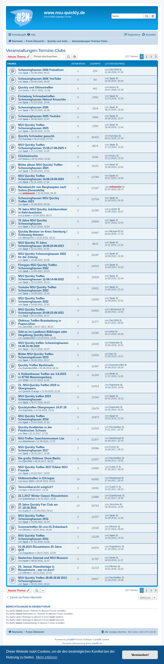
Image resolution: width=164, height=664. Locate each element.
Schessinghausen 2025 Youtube (39, 116)
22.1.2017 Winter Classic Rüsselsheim (43, 495)
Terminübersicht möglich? (35, 487)
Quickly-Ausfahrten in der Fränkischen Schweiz (35, 429)
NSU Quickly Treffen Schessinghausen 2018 (33, 418)
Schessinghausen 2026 (33, 107)
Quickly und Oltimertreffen (35, 87)
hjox (111, 353)
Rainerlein (114, 342)
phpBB (70, 639)
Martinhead (28, 441)
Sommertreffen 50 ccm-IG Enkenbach (42, 526)
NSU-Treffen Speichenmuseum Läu (41, 438)
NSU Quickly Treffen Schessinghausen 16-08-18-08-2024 (41, 177)
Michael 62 (28, 237)
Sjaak (25, 73)
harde (26, 561)
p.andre (27, 215)
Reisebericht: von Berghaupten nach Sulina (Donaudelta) (42, 188)
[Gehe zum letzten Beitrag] (120, 69)
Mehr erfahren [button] (46, 657)
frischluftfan (115, 427)
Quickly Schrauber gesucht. (36, 136)
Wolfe (25, 380)
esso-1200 (28, 481)
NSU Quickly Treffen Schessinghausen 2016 (33, 517)
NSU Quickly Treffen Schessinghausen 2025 (33, 126)
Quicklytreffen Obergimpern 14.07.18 (42, 407)
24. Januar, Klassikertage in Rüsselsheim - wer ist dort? (36, 568)
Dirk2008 (114, 69)
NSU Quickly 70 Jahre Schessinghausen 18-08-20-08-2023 (41, 244)
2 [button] (146, 56)
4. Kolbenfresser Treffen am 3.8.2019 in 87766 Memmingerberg (42, 375)
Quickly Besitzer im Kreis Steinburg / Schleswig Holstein (42, 233)
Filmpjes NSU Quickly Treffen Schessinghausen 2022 (37, 266)
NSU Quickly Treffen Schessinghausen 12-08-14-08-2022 (41, 278)
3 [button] (151, 56)
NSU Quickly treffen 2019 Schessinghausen (34, 398)
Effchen (27, 529)
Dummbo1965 (30, 368)
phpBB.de (97, 643)
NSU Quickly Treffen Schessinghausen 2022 (33, 300)
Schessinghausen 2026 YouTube (39, 78)
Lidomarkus (115, 309)
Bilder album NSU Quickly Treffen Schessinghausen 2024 (40, 166)
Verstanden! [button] (140, 655)
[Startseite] (25, 18)
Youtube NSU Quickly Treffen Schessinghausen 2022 (37, 289)
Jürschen (114, 504)
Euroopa (27, 139)
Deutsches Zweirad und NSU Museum (43, 558)
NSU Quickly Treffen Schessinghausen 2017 (33, 449)
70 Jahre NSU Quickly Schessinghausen (32, 222)
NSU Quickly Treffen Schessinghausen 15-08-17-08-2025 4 (42, 146)
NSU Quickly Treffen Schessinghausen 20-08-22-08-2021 (41, 311)
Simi (25, 433)
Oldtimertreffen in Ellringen (36, 478)
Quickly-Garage (31, 391)
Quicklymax (29, 498)
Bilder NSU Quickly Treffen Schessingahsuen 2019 (35, 355)
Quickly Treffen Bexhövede (35, 365)
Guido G (113, 467)
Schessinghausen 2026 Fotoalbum (41, 70)
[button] (156, 56)
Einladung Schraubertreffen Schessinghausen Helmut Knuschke (42, 98)
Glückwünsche (28, 156)
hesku (26, 90)
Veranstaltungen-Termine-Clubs (36, 50)
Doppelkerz (29, 553)
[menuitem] (31, 34)
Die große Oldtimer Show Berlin (39, 458)
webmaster (29, 193)
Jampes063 (29, 338)
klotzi (112, 331)
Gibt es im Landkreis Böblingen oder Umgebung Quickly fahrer (42, 333)
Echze (112, 447)
